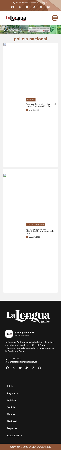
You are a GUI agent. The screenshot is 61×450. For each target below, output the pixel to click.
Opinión (11, 400)
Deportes (12, 428)
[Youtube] (27, 7)
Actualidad (13, 435)
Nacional (12, 421)
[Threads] (41, 7)
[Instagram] (48, 7)
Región (11, 393)
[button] (30, 393)
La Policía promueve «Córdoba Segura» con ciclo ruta (40, 231)
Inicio (10, 386)
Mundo (11, 414)
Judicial (11, 407)
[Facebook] (12, 7)
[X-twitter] (19, 7)
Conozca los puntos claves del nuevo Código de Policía (41, 105)
